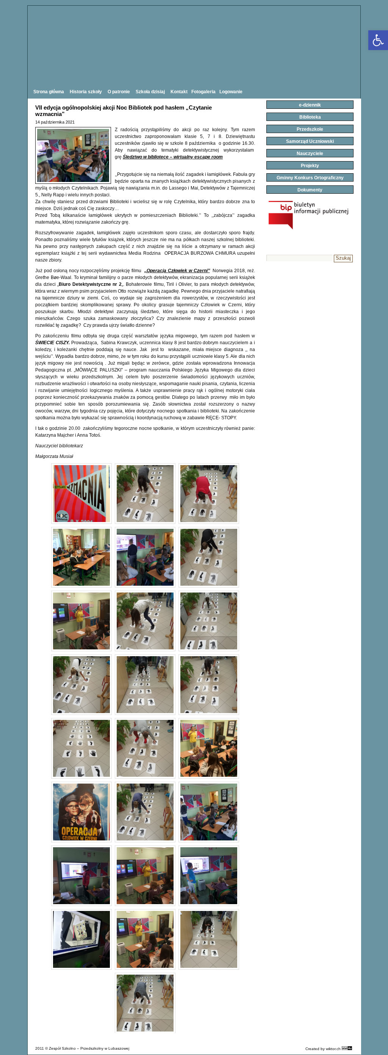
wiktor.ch (333, 1049)
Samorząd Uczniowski (310, 141)
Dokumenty (309, 190)
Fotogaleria (203, 91)
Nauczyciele (310, 153)
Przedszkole (310, 129)
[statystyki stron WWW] (347, 1049)
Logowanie (230, 91)
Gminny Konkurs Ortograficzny (310, 177)
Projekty (310, 165)
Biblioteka (310, 117)
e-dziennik (310, 105)
